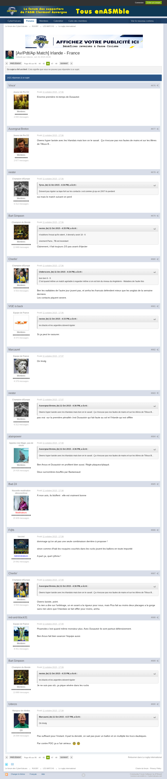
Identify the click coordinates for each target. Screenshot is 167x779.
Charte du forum (142, 768)
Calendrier (58, 21)
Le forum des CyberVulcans (16, 768)
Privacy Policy (155, 768)
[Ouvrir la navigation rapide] (159, 21)
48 (56, 64)
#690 (153, 704)
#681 (153, 306)
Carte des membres (77, 21)
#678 (153, 172)
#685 (153, 484)
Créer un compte (153, 3)
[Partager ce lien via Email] (12, 764)
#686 (153, 530)
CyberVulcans (14, 21)
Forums (30, 21)
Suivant (64, 63)
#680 (153, 259)
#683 (153, 393)
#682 (153, 350)
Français (33, 774)
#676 (153, 85)
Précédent (15, 63)
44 (40, 64)
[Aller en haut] (83, 775)
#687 (153, 573)
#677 (153, 129)
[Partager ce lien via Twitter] (6, 764)
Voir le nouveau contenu (142, 21)
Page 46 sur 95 (30, 64)
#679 (153, 216)
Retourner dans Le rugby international (145, 757)
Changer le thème (18, 774)
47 (52, 64)
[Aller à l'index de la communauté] (37, 11)
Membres (43, 21)
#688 (153, 617)
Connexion (139, 3)
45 (44, 64)
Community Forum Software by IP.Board (146, 774)
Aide (43, 774)
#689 (153, 661)
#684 (153, 436)
